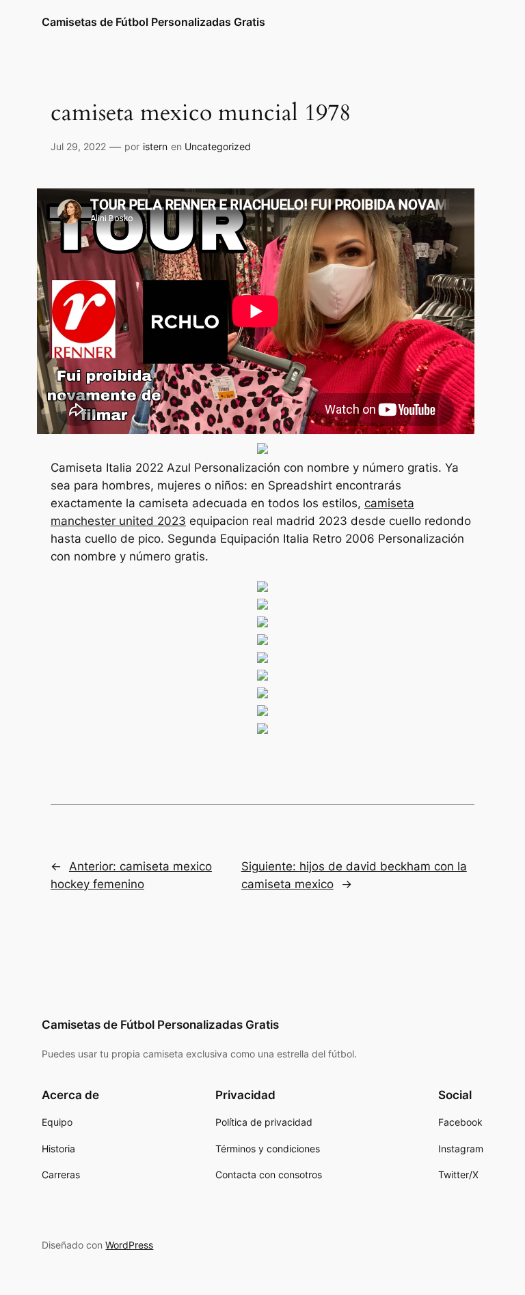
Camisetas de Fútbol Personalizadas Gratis (153, 22)
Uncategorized (218, 146)
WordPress (129, 1245)
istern (155, 146)
